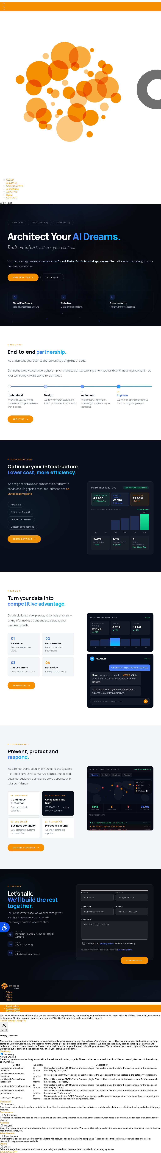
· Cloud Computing (39, 222)
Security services (24, 847)
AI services (20, 685)
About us (19, 419)
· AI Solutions (17, 222)
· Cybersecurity (63, 222)
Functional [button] (5, 1101)
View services (21, 277)
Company (86, 906)
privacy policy (107, 943)
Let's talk (52, 277)
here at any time (124, 949)
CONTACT (11, 197)
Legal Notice (12, 1006)
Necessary (9, 1054)
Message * (86, 919)
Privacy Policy (13, 1011)
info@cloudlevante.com (27, 953)
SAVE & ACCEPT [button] (8, 1151)
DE (7, 3)
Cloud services (22, 539)
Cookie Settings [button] (8, 1020)
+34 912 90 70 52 (24, 945)
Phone (119, 906)
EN (7, 6)
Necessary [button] (5, 1051)
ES (7, 9)
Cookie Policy (13, 1008)
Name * (84, 892)
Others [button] (3, 1143)
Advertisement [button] (7, 1133)
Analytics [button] (4, 1122)
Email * (119, 892)
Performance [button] (6, 1112)
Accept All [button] (21, 1020)
